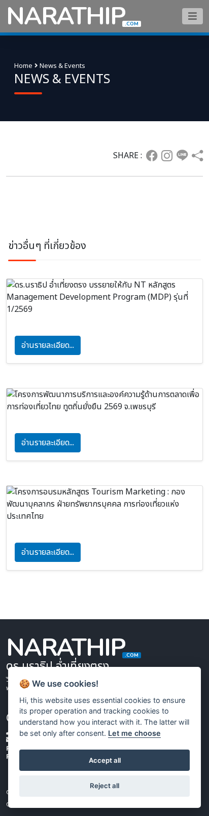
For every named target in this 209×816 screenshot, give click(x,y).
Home (23, 66)
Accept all (105, 760)
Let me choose (134, 733)
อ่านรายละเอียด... (47, 345)
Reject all (104, 786)
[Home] (192, 16)
